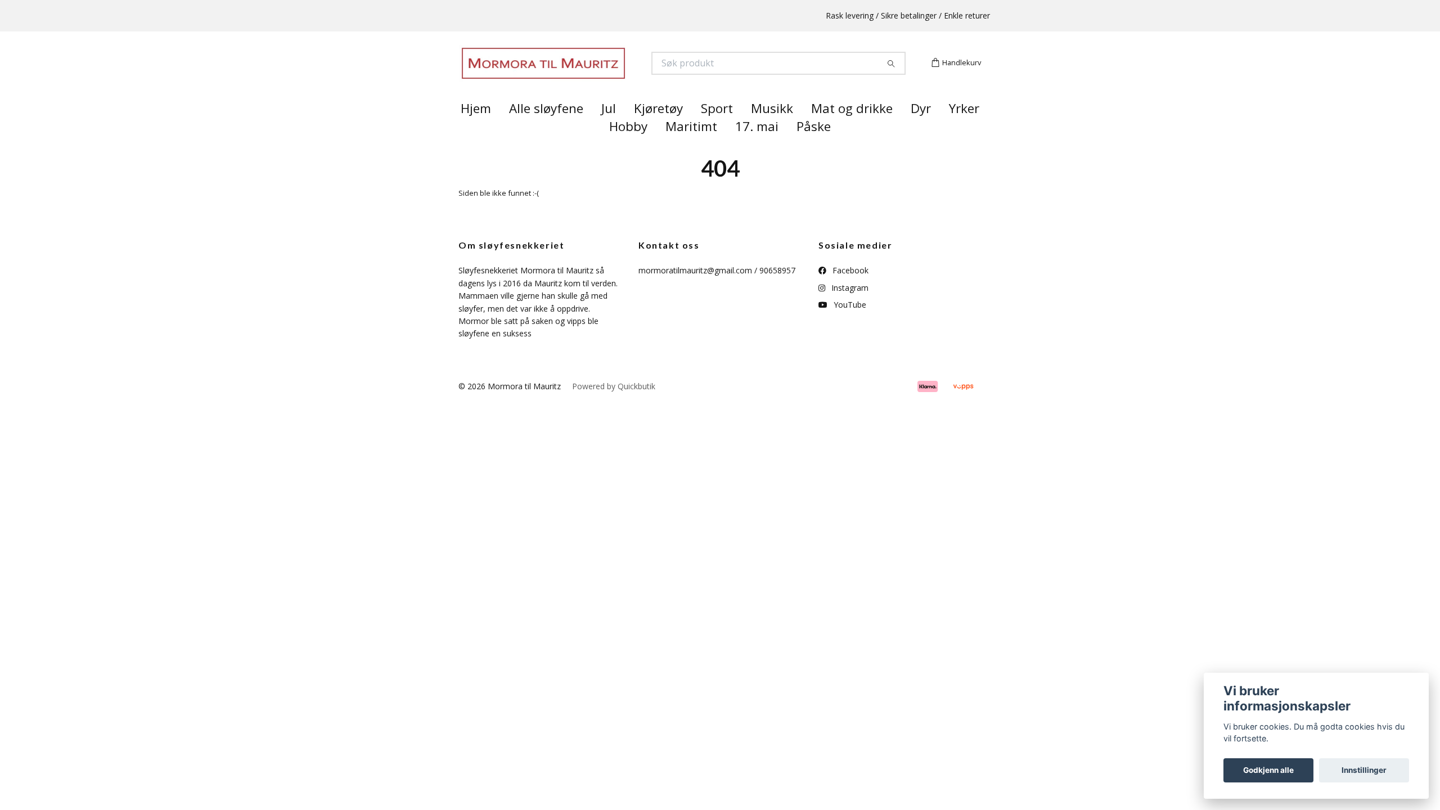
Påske (813, 146)
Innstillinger (1364, 770)
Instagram (848, 307)
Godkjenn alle (1268, 770)
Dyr (921, 128)
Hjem (476, 128)
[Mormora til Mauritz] (589, 73)
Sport (717, 128)
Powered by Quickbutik (613, 405)
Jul (608, 128)
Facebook (849, 290)
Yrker (964, 128)
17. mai (756, 146)
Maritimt (691, 146)
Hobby (628, 146)
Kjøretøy (658, 128)
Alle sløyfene (546, 128)
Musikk (772, 128)
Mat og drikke (852, 128)
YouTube (848, 325)
